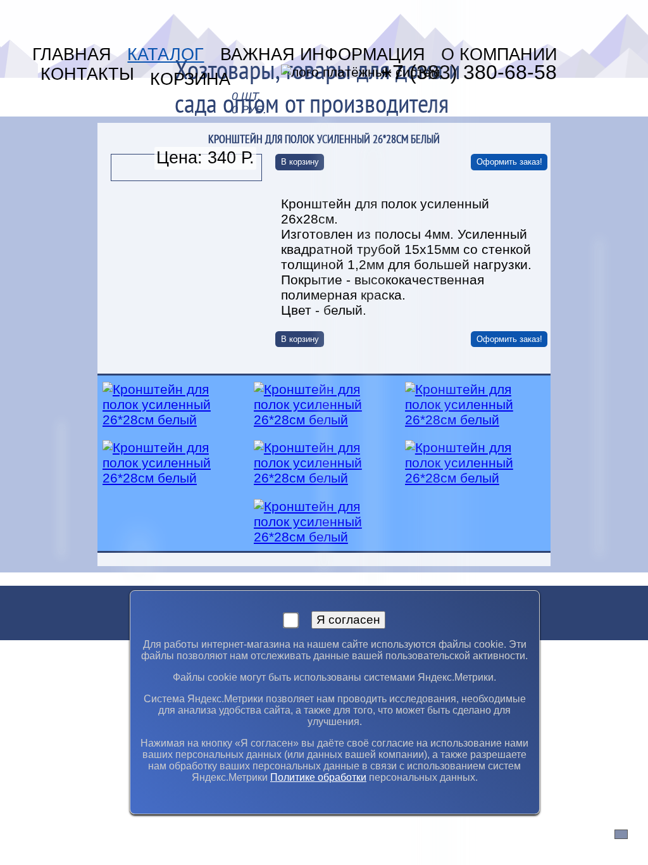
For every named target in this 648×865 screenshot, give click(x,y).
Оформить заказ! (509, 162)
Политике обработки (318, 777)
